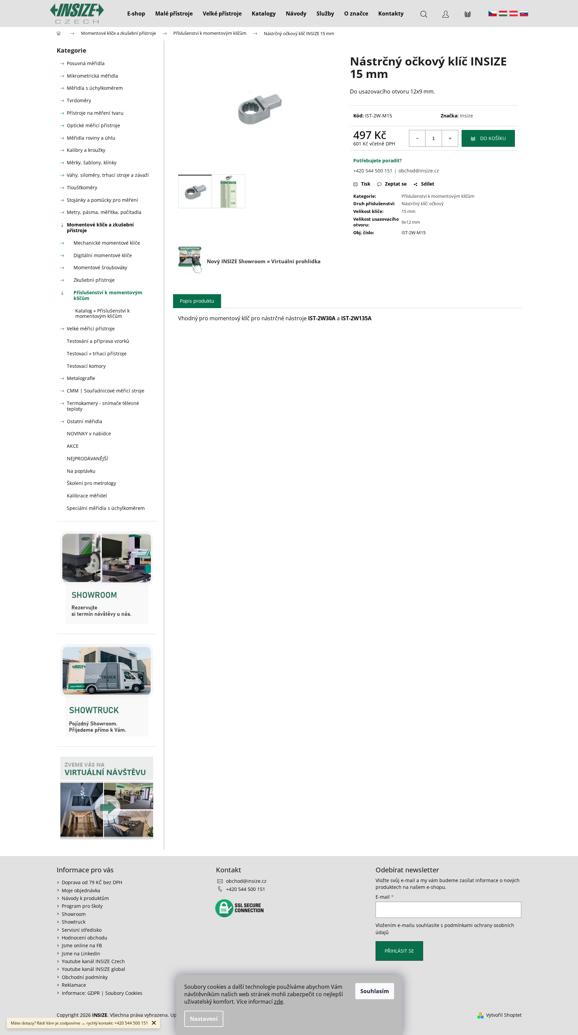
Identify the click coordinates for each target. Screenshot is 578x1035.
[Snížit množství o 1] (417, 138)
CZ (492, 13)
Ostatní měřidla (84, 421)
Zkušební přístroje (94, 280)
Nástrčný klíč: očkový (423, 203)
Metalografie (81, 378)
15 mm (408, 211)
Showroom (74, 914)
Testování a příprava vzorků (98, 341)
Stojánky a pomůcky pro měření (102, 200)
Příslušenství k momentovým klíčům (108, 295)
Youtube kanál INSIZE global (93, 969)
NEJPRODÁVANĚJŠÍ (87, 458)
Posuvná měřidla (86, 63)
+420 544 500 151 (372, 170)
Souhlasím (374, 991)
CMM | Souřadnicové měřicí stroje (105, 390)
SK (524, 13)
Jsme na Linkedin (81, 953)
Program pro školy (82, 906)
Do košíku (493, 138)
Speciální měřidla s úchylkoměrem (106, 508)
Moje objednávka (81, 890)
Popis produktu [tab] (197, 301)
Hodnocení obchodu (84, 937)
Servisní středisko (82, 930)
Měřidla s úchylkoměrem (95, 88)
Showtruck (73, 922)
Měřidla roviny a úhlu (91, 138)
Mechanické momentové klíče (107, 243)
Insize (466, 115)
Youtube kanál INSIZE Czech (93, 961)
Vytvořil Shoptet (504, 1015)
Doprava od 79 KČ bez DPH (92, 882)
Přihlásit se (399, 951)
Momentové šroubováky (100, 267)
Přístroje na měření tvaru (95, 113)
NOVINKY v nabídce (89, 433)
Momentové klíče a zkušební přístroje (100, 227)
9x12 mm (411, 222)
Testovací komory (86, 366)
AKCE (73, 446)
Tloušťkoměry (82, 187)
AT (513, 13)
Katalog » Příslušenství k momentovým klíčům (102, 313)
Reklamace (74, 985)
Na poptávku (81, 471)
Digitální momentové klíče (103, 255)
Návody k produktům (85, 898)
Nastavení (204, 1019)
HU (503, 13)
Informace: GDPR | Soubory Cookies (102, 993)
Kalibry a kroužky (86, 150)
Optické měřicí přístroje (93, 125)
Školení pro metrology (91, 483)
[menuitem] (136, 13)
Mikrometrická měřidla (92, 76)
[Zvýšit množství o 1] (450, 138)
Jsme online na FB (82, 945)
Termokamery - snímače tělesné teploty (103, 406)
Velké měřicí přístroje (91, 328)
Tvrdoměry (79, 100)
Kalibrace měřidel (87, 495)
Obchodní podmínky (85, 977)
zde (278, 1001)
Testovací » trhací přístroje (97, 353)
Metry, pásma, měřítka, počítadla (104, 212)
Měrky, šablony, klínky (91, 162)
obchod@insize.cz (418, 170)
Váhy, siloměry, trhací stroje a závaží (108, 175)
